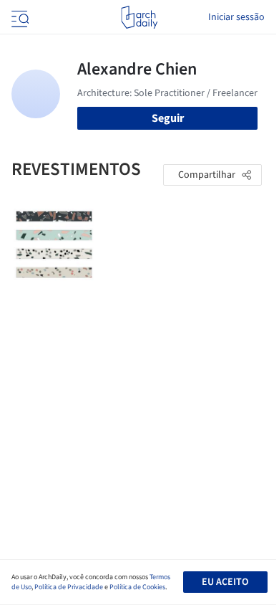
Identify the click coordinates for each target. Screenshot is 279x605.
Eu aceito (225, 582)
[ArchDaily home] (139, 17)
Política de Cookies (137, 587)
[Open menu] (19, 17)
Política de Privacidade (68, 587)
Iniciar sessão (236, 17)
